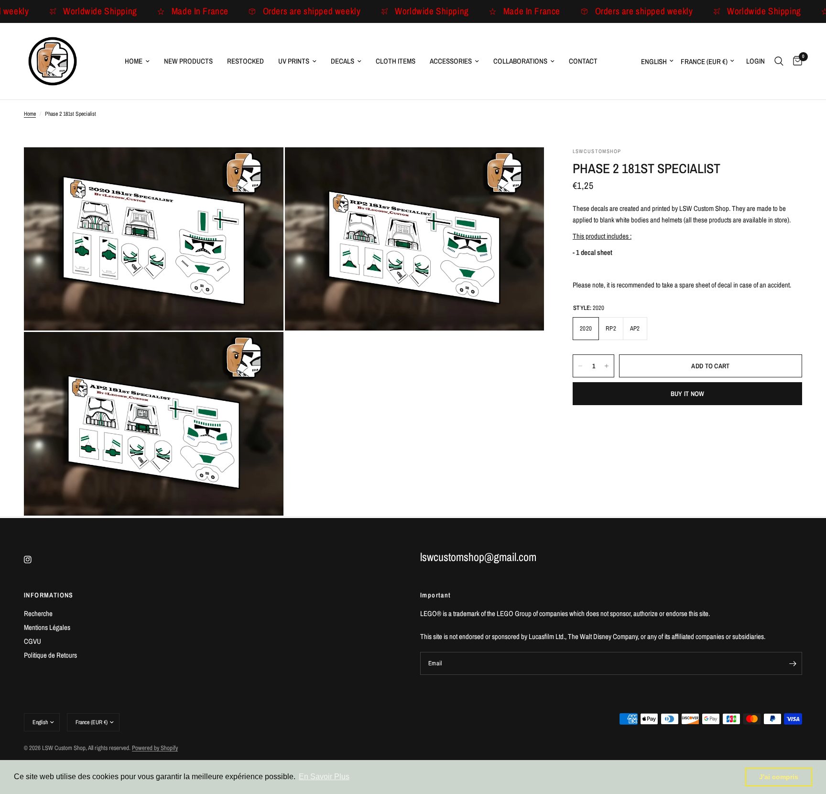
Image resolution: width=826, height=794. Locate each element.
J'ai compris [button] (778, 777)
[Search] (779, 61)
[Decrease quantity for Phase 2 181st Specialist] (580, 366)
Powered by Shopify (155, 748)
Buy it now (688, 393)
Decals (342, 61)
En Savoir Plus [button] (324, 776)
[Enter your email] (792, 663)
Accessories (451, 61)
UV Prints (293, 61)
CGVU (32, 641)
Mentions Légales (47, 627)
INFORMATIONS (49, 595)
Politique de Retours (50, 655)
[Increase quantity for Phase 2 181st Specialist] (606, 366)
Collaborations (520, 61)
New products (188, 61)
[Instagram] (34, 559)
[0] (795, 61)
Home (133, 61)
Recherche (38, 613)
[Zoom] (263, 167)
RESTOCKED (245, 61)
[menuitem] (137, 61)
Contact (583, 61)
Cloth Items (395, 61)
